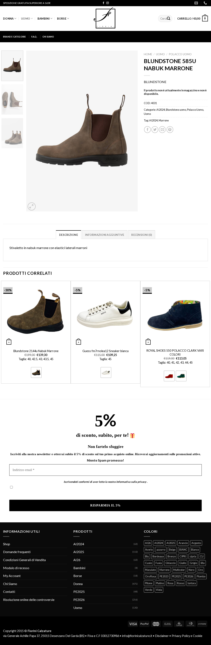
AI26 (76, 560)
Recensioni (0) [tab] (141, 234)
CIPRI (182, 556)
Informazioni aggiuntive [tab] (104, 234)
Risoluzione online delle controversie (28, 600)
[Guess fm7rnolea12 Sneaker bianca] (105, 313)
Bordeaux (158, 556)
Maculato (150, 569)
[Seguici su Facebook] (103, 3)
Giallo (182, 563)
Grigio (193, 563)
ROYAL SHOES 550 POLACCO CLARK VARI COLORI (175, 352)
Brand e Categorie (14, 36)
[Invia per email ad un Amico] (162, 129)
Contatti (9, 591)
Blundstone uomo (176, 109)
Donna (8, 18)
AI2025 (78, 552)
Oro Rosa (150, 576)
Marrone (164, 120)
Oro (200, 569)
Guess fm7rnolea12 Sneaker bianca (105, 351)
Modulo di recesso (16, 568)
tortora (192, 583)
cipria (193, 556)
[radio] (36, 372)
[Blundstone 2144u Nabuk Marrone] (35, 313)
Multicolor (179, 569)
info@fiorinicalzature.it (137, 636)
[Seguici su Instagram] (107, 3)
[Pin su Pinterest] (169, 129)
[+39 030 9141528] (206, 3)
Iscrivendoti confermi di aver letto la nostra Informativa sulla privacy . (58, 493)
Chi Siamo (48, 36)
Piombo (201, 576)
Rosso (180, 583)
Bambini (44, 18)
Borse (61, 18)
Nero (191, 569)
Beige (172, 549)
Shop (6, 544)
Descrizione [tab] (68, 234)
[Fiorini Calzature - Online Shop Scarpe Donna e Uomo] (105, 18)
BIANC (183, 549)
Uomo (25, 18)
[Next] (130, 131)
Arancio (183, 543)
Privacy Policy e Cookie (187, 636)
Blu (147, 556)
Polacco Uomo (180, 54)
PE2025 (79, 591)
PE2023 (164, 576)
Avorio (149, 549)
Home (148, 54)
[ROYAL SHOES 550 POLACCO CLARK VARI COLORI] (175, 313)
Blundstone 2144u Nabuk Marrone (36, 351)
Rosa (170, 583)
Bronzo (172, 556)
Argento (196, 543)
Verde (148, 589)
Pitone (148, 583)
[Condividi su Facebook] (147, 129)
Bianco (195, 549)
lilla (203, 563)
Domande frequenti (16, 552)
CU (202, 556)
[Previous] (33, 131)
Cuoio (148, 563)
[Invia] (168, 18)
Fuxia (159, 563)
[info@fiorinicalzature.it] (197, 3)
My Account (12, 576)
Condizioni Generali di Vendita (24, 560)
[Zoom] (32, 206)
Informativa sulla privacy (131, 481)
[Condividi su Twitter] (154, 129)
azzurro (160, 549)
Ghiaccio (170, 563)
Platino (160, 583)
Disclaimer (162, 636)
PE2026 (79, 600)
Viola (159, 589)
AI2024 (160, 109)
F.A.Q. (34, 36)
